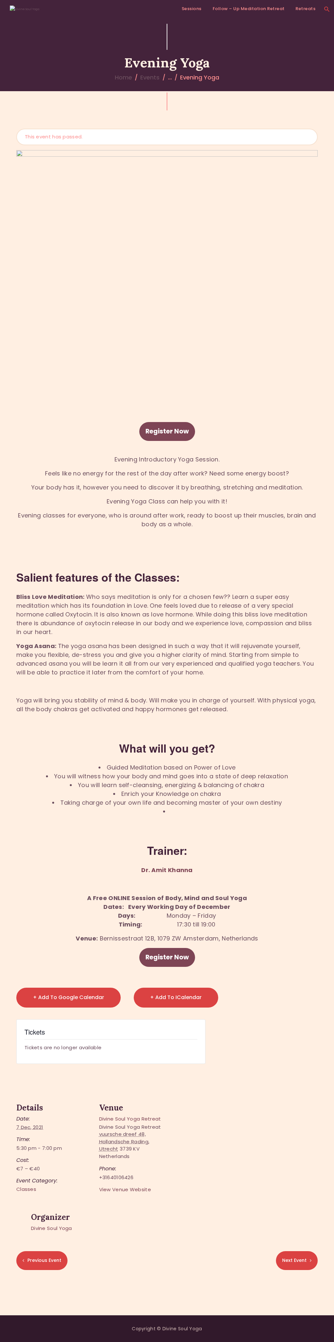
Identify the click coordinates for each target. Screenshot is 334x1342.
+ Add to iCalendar (176, 997)
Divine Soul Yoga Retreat (130, 1118)
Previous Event (44, 1260)
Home (123, 77)
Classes (26, 1189)
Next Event (294, 1260)
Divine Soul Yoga (51, 1228)
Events (149, 77)
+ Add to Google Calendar (68, 997)
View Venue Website (125, 1189)
